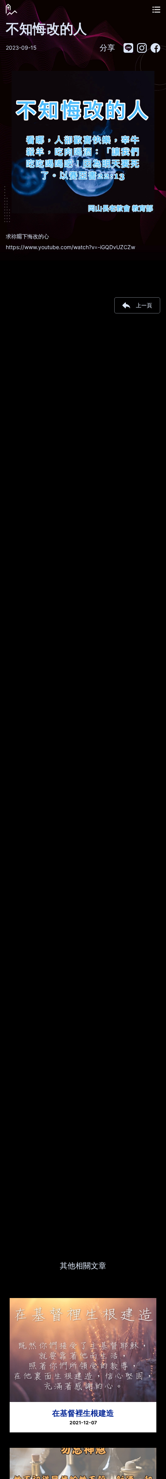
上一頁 (144, 305)
